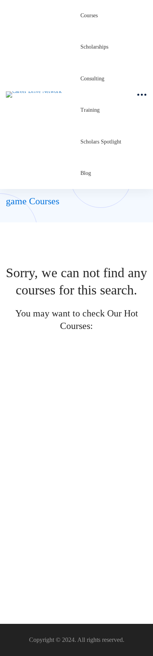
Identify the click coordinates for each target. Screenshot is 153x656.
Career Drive (20, 430)
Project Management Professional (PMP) (56, 417)
